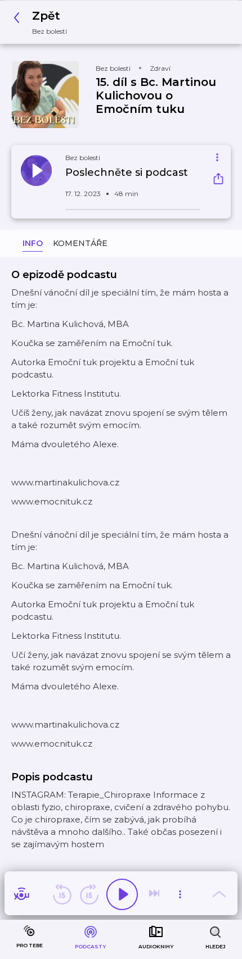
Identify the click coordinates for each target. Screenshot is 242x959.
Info (33, 243)
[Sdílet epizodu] (218, 180)
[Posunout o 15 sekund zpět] (61, 894)
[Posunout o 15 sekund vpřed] (88, 894)
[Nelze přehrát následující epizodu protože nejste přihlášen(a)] (155, 894)
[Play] (122, 894)
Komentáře (80, 243)
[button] (43, 22)
